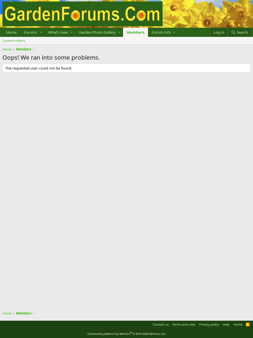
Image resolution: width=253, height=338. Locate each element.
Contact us (161, 324)
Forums (30, 32)
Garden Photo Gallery (97, 32)
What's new (58, 32)
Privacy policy (209, 324)
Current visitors (13, 40)
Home (11, 32)
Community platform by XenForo (126, 334)
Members (135, 32)
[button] (41, 32)
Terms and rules (183, 324)
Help (226, 324)
